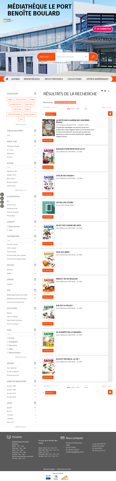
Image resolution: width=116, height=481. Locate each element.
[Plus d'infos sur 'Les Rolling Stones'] (48, 207)
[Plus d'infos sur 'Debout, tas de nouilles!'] (48, 286)
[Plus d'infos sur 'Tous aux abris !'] (48, 259)
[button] (15, 79)
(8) (20, 427)
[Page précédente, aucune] (64, 107)
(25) (20, 357)
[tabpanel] (58, 259)
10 (103, 107)
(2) (20, 124)
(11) (20, 190)
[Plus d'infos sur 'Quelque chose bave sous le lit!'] (48, 156)
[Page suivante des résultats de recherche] (90, 107)
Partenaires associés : (64, 469)
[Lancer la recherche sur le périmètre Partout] (93, 57)
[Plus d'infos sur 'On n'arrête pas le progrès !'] (48, 339)
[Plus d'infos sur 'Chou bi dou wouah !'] (48, 183)
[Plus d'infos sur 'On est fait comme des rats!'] (48, 232)
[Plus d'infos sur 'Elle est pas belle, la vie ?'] (48, 366)
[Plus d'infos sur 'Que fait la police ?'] (48, 312)
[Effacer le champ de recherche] (86, 57)
